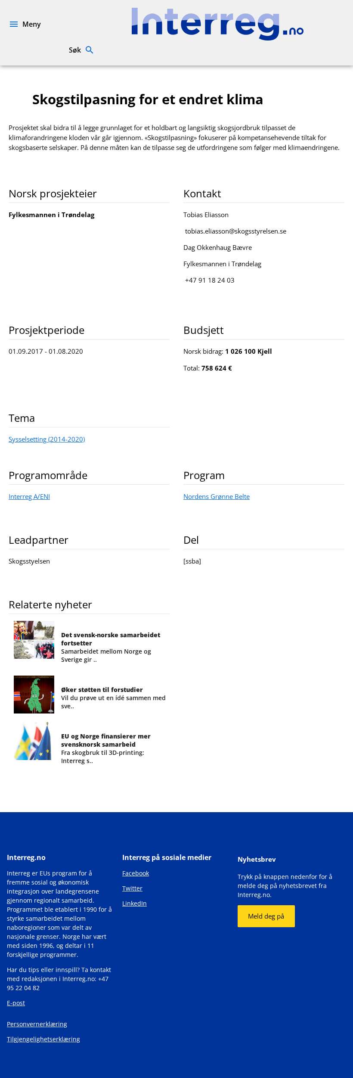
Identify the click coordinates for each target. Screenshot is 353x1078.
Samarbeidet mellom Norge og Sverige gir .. (110, 647)
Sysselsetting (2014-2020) (47, 439)
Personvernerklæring (37, 1024)
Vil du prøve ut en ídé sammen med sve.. (113, 697)
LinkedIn (134, 903)
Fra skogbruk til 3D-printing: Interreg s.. (106, 748)
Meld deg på (266, 916)
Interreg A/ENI (29, 496)
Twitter (132, 888)
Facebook (135, 873)
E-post (16, 1003)
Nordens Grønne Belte (216, 496)
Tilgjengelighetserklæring (43, 1039)
